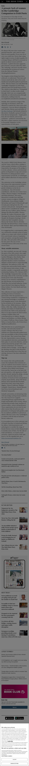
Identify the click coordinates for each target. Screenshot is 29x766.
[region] (14, 744)
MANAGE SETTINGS (14, 763)
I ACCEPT (14, 759)
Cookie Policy (10, 741)
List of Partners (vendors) (6, 756)
